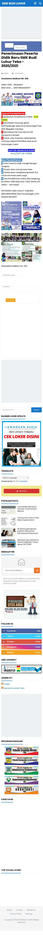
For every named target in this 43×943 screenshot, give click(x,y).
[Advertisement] (22, 23)
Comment (19, 73)
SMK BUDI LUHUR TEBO (14, 688)
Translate (22, 481)
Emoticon (10, 300)
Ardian (7, 684)
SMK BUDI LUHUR (25, 920)
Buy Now (23, 491)
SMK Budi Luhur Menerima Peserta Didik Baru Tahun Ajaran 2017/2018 (28, 542)
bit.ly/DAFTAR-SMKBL (21, 153)
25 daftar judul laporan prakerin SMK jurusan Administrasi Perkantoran (27, 531)
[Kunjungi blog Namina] (21, 604)
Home (9, 45)
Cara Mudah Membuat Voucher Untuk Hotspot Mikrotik (27, 509)
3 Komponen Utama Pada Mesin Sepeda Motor (28, 519)
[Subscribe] (37, 570)
